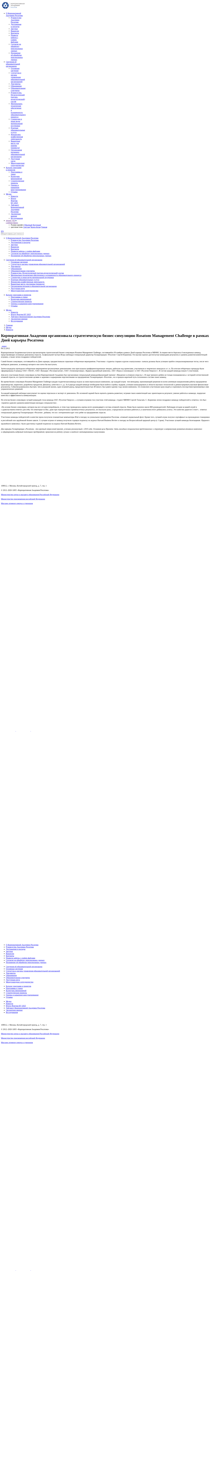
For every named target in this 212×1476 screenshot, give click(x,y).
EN (2, 231)
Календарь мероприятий (16, 177)
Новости (14, 196)
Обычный (28, 225)
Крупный (37, 225)
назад (4, 346)
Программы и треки (19, 297)
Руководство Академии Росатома (16, 20)
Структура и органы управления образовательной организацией (18, 77)
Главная (9, 325)
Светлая (26, 227)
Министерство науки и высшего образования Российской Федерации (30, 495)
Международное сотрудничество (18, 164)
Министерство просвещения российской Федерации (23, 499)
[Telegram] (38, 730)
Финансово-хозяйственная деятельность (17, 136)
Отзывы (14, 192)
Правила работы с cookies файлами (14, 38)
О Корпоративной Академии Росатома (14, 14)
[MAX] (106, 941)
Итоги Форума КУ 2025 (14, 200)
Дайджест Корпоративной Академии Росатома (17, 208)
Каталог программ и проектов (13, 169)
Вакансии (15, 31)
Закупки (14, 29)
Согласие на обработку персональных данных (17, 47)
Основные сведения (15, 69)
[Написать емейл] (106, 715)
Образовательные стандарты (18, 89)
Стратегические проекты (17, 182)
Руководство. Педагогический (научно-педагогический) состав (18, 97)
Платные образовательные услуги (18, 130)
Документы (15, 84)
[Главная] (13, 9)
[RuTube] (8, 730)
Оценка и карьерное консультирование (18, 187)
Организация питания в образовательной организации (18, 153)
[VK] (23, 730)
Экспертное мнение (16, 215)
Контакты (15, 33)
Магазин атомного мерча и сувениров (17, 503)
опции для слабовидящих (12, 221)
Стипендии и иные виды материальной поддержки (17, 122)
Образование (16, 86)
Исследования (17, 218)
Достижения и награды (16, 25)
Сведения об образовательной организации (13, 64)
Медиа (8, 194)
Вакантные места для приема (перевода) (15, 144)
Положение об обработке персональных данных (17, 56)
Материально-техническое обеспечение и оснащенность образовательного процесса (46, 275)
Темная (44, 227)
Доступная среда (15, 160)
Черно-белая (35, 227)
